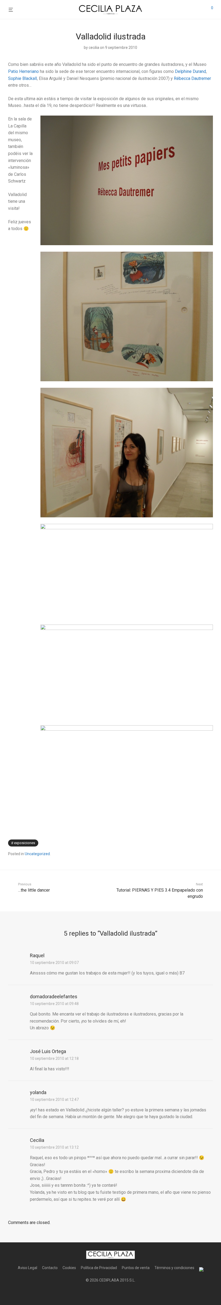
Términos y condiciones (174, 1268)
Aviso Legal (27, 1268)
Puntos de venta (136, 1268)
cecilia (94, 47)
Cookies (69, 1268)
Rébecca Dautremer (192, 78)
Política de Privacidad (99, 1268)
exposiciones (24, 843)
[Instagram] (110, 1293)
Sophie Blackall (22, 78)
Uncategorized (37, 854)
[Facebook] (102, 1293)
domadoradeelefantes (53, 996)
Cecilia (37, 1140)
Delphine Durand (190, 71)
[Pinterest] (119, 1293)
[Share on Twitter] (203, 843)
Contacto (50, 1268)
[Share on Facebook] (195, 843)
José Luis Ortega (48, 1051)
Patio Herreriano (23, 71)
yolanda (38, 1092)
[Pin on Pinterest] (211, 843)
